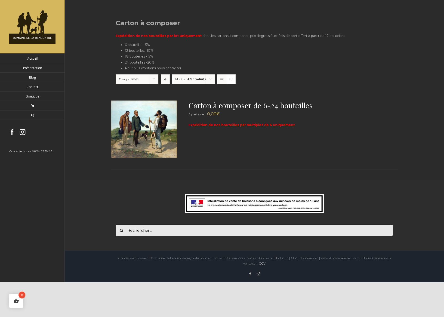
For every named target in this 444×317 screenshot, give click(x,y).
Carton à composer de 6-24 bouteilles (250, 105)
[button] (32, 115)
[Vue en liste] (230, 79)
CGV (262, 263)
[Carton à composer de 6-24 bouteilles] (144, 103)
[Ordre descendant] (165, 79)
